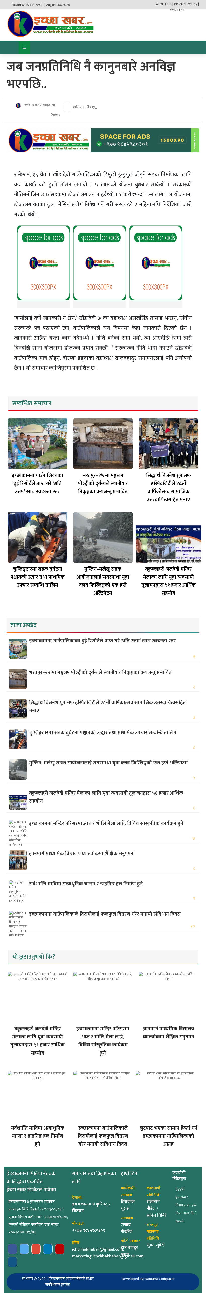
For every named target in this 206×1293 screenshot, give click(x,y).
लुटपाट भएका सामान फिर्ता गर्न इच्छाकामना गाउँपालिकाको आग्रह (168, 1136)
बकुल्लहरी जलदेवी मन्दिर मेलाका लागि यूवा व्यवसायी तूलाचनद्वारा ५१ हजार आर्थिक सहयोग (168, 581)
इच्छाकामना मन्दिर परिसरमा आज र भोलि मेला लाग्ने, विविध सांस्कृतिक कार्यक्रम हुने (106, 823)
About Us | (164, 4)
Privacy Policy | (186, 4)
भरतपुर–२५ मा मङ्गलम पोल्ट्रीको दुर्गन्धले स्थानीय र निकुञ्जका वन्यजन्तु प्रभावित (103, 483)
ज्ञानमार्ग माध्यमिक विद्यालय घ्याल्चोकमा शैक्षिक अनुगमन (81, 853)
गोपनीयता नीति (186, 1213)
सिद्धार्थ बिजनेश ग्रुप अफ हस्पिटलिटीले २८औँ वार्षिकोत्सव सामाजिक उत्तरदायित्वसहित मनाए (168, 487)
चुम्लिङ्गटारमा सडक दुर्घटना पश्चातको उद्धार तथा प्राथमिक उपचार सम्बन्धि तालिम (38, 577)
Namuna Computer (160, 1279)
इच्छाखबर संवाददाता (39, 105)
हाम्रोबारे (181, 1197)
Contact (177, 10)
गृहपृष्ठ (180, 1189)
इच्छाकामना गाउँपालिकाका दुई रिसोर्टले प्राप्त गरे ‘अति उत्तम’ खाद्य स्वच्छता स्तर (37, 483)
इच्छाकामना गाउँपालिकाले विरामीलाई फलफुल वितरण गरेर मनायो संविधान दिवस (105, 914)
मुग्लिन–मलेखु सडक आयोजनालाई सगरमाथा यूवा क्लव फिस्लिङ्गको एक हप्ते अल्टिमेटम (103, 581)
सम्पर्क (179, 1221)
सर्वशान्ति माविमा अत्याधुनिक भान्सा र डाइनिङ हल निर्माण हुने (86, 884)
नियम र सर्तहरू (186, 1205)
